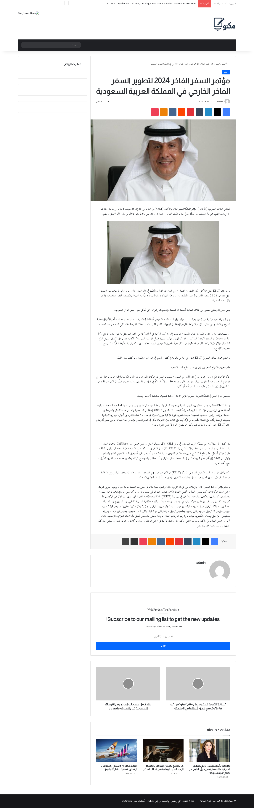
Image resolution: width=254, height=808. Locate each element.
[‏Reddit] (181, 112)
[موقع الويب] (203, 569)
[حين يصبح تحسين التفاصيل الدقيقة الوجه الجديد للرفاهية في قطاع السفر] (163, 750)
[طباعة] (125, 541)
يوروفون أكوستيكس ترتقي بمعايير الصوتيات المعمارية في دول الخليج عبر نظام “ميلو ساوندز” (209, 769)
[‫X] (217, 112)
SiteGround (127, 801)
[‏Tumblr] (199, 112)
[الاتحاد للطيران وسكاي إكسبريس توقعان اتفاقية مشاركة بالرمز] (116, 750)
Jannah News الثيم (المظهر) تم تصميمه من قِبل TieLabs (170, 801)
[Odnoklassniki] (164, 112)
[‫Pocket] (155, 112)
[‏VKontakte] (172, 112)
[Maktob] (224, 23)
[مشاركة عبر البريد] (134, 541)
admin (220, 102)
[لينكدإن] (208, 112)
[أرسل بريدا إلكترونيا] (215, 102)
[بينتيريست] (190, 112)
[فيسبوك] (226, 112)
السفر (218, 64)
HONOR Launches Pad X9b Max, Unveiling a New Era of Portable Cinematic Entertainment (151, 3)
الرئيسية (225, 64)
